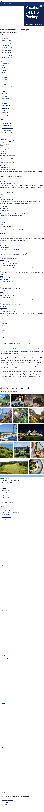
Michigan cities (36, 350)
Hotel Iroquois (3, 151)
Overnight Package (4, 197)
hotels (20, 351)
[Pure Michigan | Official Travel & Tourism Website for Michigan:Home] (6, 4)
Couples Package (4, 182)
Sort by (2, 144)
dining (25, 351)
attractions (12, 351)
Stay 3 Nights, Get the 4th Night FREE (9, 263)
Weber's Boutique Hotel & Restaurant (8, 180)
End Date (2, 142)
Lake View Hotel (3, 308)
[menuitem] (23, 807)
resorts (16, 351)
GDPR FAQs (5, 802)
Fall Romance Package (5, 167)
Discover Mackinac (4, 210)
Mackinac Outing (4, 153)
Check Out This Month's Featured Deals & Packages (13, 382)
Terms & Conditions (6, 804)
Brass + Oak (3, 222)
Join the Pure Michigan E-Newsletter (10, 480)
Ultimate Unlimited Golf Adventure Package (10, 249)
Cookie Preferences (6, 807)
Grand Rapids (23, 366)
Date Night (2, 235)
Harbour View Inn (4, 208)
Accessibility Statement (7, 800)
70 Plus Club (3, 224)
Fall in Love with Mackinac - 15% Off (8, 309)
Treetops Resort (3, 166)
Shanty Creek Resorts (5, 277)
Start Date (2, 141)
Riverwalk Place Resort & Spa (7, 196)
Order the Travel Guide (7, 482)
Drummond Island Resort (6, 247)
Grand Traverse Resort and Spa (7, 293)
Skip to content (3, 1)
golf (7, 357)
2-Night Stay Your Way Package (7, 295)
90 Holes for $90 (4, 279)
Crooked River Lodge (5, 261)
